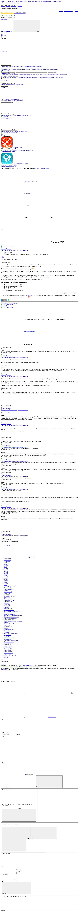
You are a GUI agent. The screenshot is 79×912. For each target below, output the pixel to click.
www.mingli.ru (4, 669)
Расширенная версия (9, 130)
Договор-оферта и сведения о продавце (29, 666)
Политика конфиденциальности (9, 666)
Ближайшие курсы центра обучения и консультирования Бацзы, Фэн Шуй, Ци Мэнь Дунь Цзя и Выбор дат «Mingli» (31, 1)
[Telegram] (6, 300)
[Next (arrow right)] (3, 664)
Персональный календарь (8, 114)
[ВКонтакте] (2, 300)
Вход (38, 31)
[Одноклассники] (4, 300)
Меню (2, 659)
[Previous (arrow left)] (1, 664)
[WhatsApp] (8, 300)
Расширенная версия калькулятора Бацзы (12, 99)
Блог (26, 181)
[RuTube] (26, 681)
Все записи (7, 545)
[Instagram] (72, 693)
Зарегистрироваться (29, 331)
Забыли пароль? (29, 774)
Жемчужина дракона (28, 665)
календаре (29, 295)
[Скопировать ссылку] (15, 229)
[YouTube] (36, 693)
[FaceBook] (13, 693)
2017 (28, 181)
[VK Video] (49, 681)
